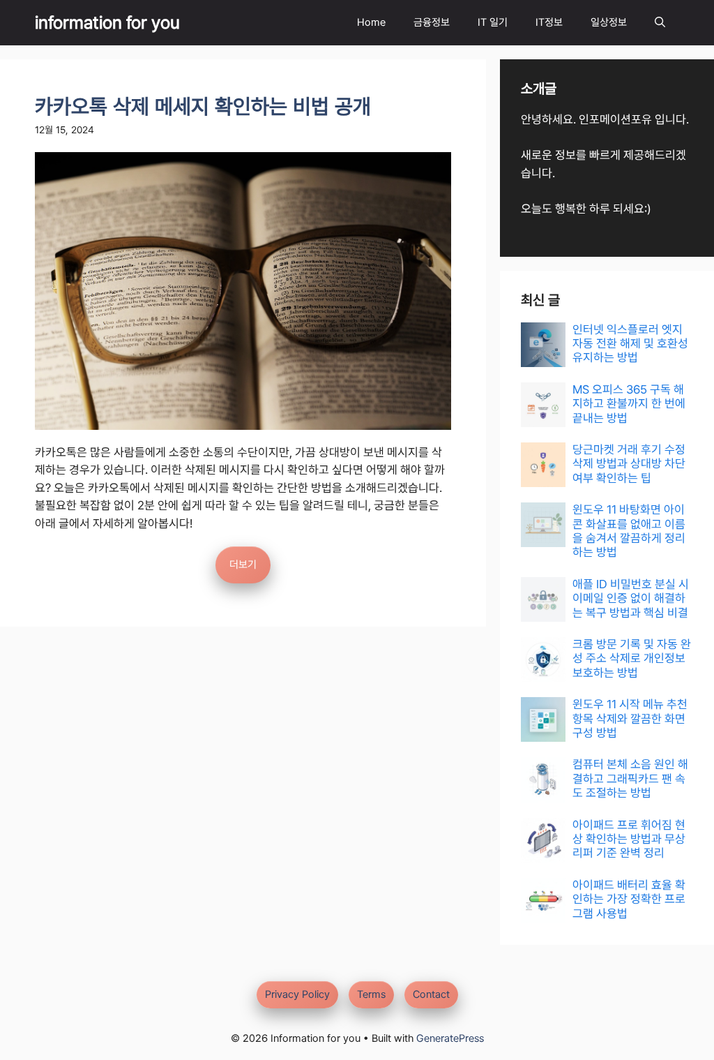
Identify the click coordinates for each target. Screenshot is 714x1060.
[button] (660, 22)
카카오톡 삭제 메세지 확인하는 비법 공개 (203, 106)
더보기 (243, 564)
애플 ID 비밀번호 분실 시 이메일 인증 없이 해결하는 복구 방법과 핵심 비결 (630, 598)
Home (371, 22)
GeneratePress (450, 1038)
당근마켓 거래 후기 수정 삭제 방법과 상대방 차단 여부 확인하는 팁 (628, 463)
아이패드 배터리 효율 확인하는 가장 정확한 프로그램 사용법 (628, 899)
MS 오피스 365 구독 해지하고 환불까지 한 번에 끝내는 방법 (628, 403)
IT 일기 (493, 22)
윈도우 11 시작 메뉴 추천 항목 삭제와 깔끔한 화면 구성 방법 (630, 718)
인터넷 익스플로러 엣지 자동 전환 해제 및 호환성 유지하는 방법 (630, 343)
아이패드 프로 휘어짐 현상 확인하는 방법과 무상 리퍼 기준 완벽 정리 (628, 839)
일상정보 (609, 22)
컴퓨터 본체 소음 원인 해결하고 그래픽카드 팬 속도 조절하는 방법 (630, 778)
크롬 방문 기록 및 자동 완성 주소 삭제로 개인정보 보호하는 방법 (631, 658)
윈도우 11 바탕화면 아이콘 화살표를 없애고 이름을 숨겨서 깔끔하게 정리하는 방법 (628, 530)
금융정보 (431, 22)
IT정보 (549, 22)
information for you (107, 22)
